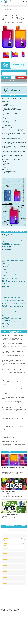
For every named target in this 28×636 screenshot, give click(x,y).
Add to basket (14, 80)
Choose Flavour (14, 71)
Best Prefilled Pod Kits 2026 (9, 491)
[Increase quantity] (15, 76)
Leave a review (14, 530)
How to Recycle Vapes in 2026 (9, 514)
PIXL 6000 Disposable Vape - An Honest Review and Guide (13, 468)
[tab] (5, 530)
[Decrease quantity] (15, 78)
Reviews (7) (5, 530)
